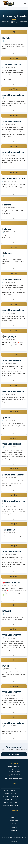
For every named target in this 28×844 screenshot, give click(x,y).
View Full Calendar (14, 754)
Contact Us (14, 827)
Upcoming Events (14, 814)
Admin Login (14, 841)
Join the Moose (14, 824)
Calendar (14, 817)
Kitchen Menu (14, 820)
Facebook (14, 830)
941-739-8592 (15, 775)
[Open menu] (25, 3)
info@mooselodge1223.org (15, 778)
